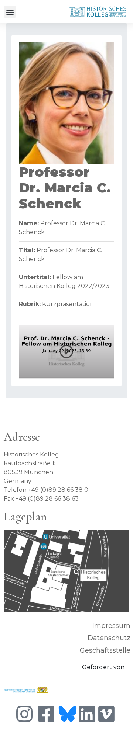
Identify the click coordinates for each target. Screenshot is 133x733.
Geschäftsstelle (105, 650)
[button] (10, 12)
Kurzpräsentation (68, 304)
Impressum (111, 626)
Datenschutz (109, 638)
